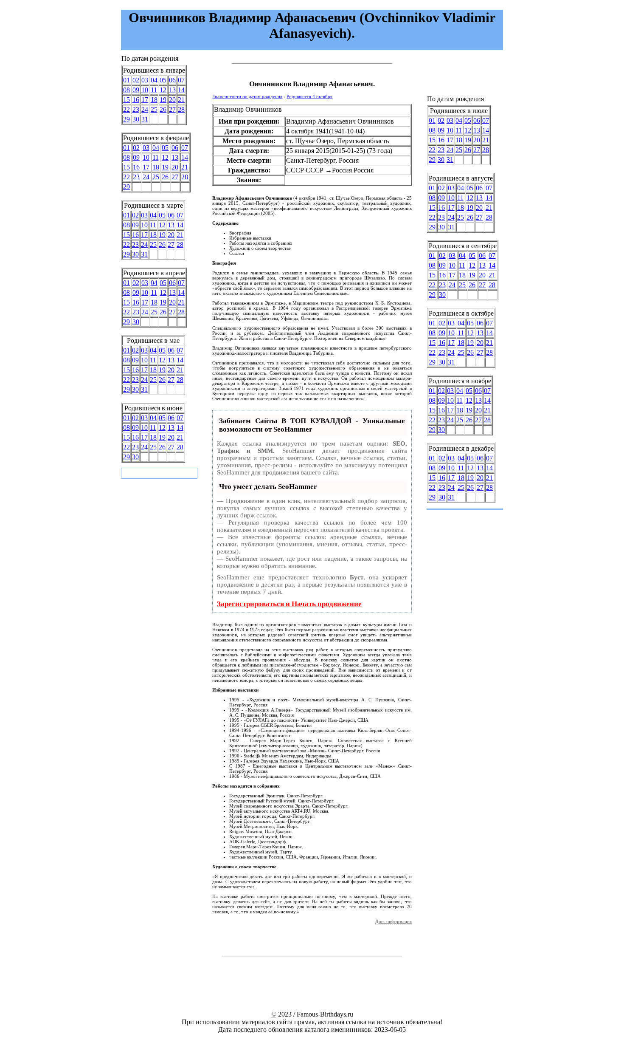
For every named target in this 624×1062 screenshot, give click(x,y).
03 (144, 80)
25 (154, 109)
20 (172, 99)
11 (154, 89)
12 (163, 89)
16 (135, 99)
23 (135, 109)
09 (135, 89)
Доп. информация (393, 921)
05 (163, 80)
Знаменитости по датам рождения (247, 96)
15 (126, 99)
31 (144, 119)
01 (126, 80)
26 (163, 109)
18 (154, 99)
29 (126, 119)
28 (181, 109)
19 (163, 99)
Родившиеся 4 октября (309, 96)
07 (181, 80)
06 (172, 80)
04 (154, 80)
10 (144, 89)
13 (172, 89)
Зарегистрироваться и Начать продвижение (289, 604)
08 (126, 89)
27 (172, 109)
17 (144, 99)
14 (181, 89)
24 (144, 109)
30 (135, 119)
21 (181, 99)
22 (126, 109)
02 (135, 80)
